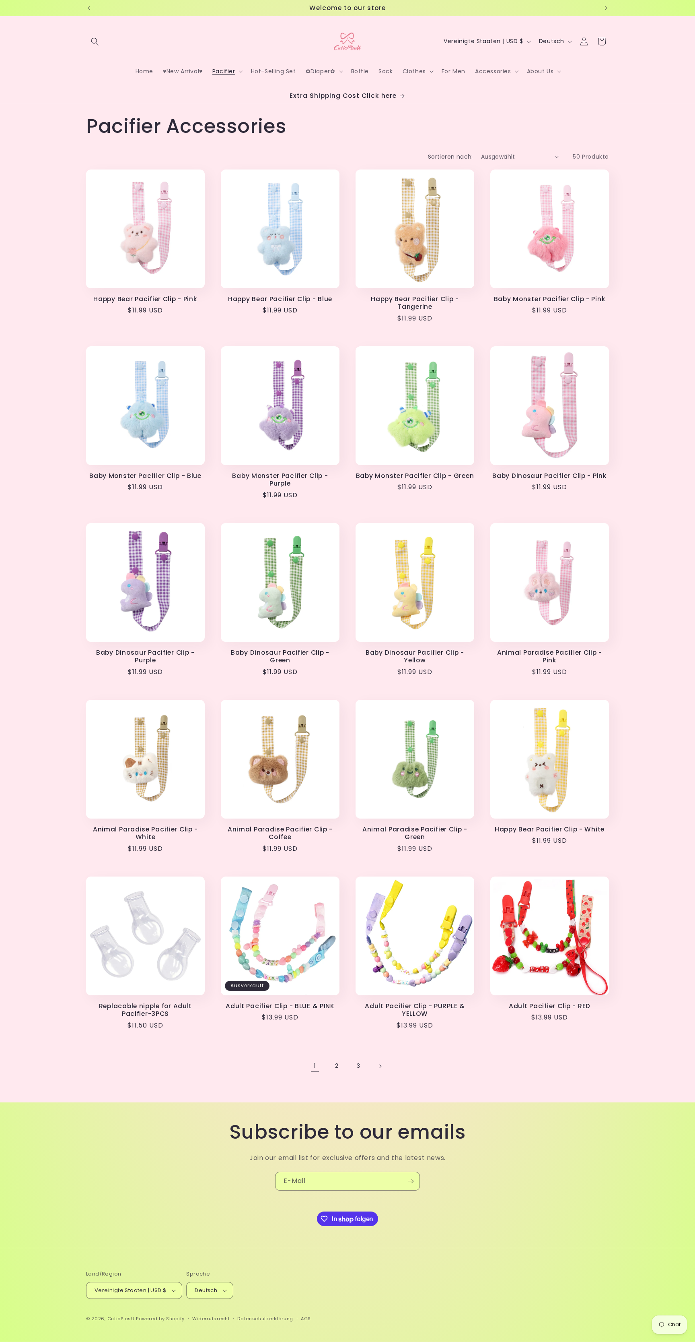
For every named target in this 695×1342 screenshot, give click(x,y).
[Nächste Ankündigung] (606, 8)
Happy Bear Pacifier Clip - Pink (145, 299)
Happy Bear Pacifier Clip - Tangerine (415, 303)
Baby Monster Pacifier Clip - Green (415, 476)
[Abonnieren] (410, 1181)
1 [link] (315, 1065)
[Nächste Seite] (380, 1066)
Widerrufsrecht (211, 1318)
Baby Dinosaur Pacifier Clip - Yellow (415, 656)
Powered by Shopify (160, 1318)
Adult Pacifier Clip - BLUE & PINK (280, 1006)
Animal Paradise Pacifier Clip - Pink (549, 656)
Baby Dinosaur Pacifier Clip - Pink (549, 476)
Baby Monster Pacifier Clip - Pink (550, 299)
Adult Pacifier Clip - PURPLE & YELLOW (415, 1010)
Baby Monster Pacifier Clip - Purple (280, 480)
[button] (95, 41)
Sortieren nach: (450, 157)
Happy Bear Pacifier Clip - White (550, 829)
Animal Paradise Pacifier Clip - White (145, 833)
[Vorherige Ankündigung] (89, 8)
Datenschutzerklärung (265, 1318)
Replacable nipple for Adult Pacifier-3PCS (145, 1010)
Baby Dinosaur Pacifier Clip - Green (280, 656)
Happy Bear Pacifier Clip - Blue (280, 299)
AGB (305, 1318)
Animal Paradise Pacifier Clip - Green (414, 833)
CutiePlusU (121, 1318)
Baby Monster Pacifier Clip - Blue (145, 476)
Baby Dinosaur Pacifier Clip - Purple (145, 656)
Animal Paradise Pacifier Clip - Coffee (280, 833)
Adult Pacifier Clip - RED (549, 1006)
